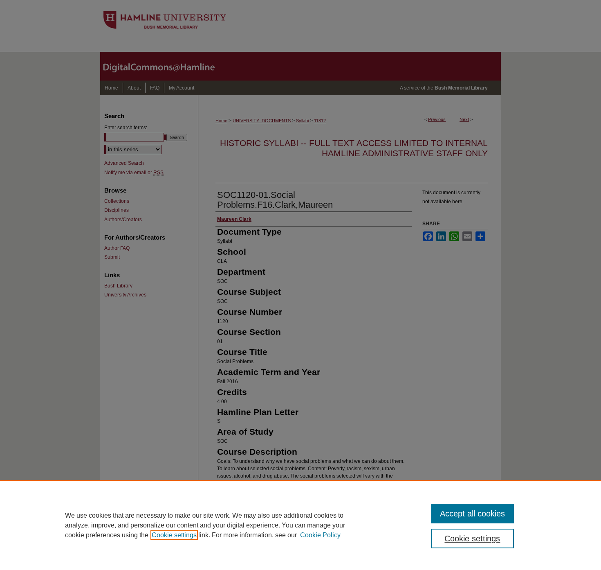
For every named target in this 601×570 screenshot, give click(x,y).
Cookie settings (174, 535)
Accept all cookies (472, 513)
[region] (300, 525)
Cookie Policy (320, 535)
